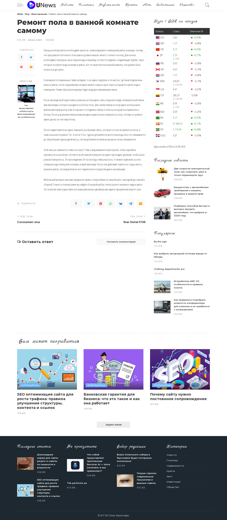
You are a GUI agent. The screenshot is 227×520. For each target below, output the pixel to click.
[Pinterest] (21, 67)
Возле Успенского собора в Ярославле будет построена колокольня (134, 457)
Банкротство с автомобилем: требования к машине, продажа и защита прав (191, 190)
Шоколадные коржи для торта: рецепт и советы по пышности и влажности (47, 461)
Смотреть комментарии (121, 241)
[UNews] (41, 5)
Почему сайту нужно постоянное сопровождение (178, 396)
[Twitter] (31, 57)
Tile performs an (77, 483)
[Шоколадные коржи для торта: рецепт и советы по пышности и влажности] (25, 463)
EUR (170, 146)
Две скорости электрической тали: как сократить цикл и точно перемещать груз (192, 171)
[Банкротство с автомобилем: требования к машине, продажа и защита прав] (162, 193)
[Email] (31, 67)
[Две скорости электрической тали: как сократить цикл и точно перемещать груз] (162, 174)
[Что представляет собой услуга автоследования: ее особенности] (26, 93)
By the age (160, 241)
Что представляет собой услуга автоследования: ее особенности (26, 111)
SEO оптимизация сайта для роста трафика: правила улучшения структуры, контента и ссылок (45, 401)
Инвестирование (30, 385)
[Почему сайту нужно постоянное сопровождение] (180, 369)
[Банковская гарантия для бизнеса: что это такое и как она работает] (113, 369)
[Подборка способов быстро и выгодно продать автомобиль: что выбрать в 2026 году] (162, 213)
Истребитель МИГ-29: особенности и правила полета (188, 284)
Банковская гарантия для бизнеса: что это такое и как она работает (112, 398)
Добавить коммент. (35, 40)
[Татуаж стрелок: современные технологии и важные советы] (125, 480)
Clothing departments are (169, 269)
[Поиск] (207, 5)
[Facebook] (21, 57)
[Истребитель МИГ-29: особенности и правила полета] (162, 287)
